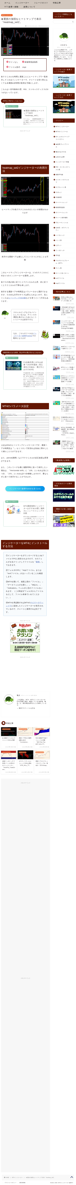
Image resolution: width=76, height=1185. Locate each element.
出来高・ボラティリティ (62, 229)
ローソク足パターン (62, 273)
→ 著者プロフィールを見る (26, 708)
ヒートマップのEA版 (17, 298)
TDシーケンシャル (62, 222)
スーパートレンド (62, 202)
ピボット (59, 245)
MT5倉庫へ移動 (11, 7)
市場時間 (59, 197)
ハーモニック (60, 235)
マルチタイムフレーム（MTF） (62, 262)
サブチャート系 (61, 187)
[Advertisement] (25, 147)
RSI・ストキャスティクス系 (63, 168)
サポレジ (59, 192)
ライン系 (59, 268)
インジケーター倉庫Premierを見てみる (25, 489)
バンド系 (59, 240)
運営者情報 (22, 1182)
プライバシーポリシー (10, 1182)
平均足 (58, 255)
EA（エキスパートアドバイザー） (63, 138)
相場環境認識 (60, 207)
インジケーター (22, 3)
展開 (38, 562)
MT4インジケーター (7, 15)
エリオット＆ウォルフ (62, 181)
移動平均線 (59, 174)
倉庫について (29, 7)
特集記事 (57, 3)
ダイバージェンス (62, 212)
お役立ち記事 (60, 157)
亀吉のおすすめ (61, 152)
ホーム (7, 3)
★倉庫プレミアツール (62, 146)
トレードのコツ (41, 3)
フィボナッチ (60, 250)
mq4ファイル (60, 283)
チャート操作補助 (62, 217)
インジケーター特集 (62, 162)
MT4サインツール (62, 131)
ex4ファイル (60, 278)
